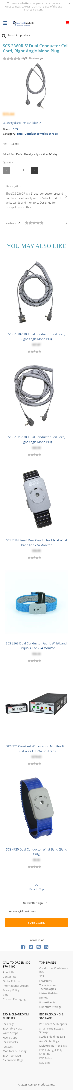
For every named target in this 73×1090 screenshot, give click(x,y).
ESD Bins (44, 1062)
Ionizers (8, 1046)
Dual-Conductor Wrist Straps (37, 133)
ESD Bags (8, 1024)
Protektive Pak (48, 1002)
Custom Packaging (14, 999)
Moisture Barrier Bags (53, 1045)
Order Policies (11, 981)
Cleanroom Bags (13, 1060)
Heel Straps (10, 1037)
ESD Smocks (10, 1042)
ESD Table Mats (12, 1028)
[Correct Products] (23, 23)
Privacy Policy (11, 990)
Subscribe (36, 922)
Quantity (8, 162)
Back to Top (36, 889)
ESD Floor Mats (12, 1055)
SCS (15, 129)
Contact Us (9, 976)
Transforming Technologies (47, 987)
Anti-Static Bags (49, 1041)
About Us (8, 972)
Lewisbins (45, 981)
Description (35, 197)
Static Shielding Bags (52, 1036)
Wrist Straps (10, 1033)
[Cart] (67, 23)
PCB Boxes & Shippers (53, 1024)
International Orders (16, 985)
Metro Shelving (48, 993)
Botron (43, 998)
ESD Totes (45, 1058)
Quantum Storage (50, 1007)
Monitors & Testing (15, 1051)
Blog (5, 994)
